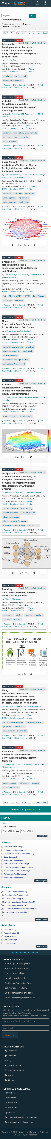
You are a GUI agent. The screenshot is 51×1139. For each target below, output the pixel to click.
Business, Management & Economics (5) (19, 867)
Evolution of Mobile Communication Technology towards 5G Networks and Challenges (19, 266)
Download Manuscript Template (22, 1117)
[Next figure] (34, 245)
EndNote (41, 43)
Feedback (11, 1055)
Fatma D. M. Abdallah (32, 706)
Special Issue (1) (10, 943)
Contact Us (12, 1050)
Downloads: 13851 (16, 128)
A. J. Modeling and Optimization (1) (16, 912)
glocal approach (9, 198)
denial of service (9, 783)
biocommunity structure (12, 194)
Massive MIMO (15, 296)
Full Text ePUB (22, 88)
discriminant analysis (11, 351)
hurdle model (28, 351)
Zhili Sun (37, 764)
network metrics (9, 202)
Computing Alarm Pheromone (15, 521)
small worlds (24, 202)
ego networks (24, 198)
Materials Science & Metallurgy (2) (16, 863)
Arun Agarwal (9, 275)
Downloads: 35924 (17, 611)
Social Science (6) (10, 857)
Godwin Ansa (9, 764)
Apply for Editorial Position (17, 968)
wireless (19, 615)
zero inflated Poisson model (14, 364)
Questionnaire (14, 1065)
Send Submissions (15, 1070)
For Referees (10, 1097)
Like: (31, 72)
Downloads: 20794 (17, 718)
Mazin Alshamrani (9, 767)
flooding (35, 783)
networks (28, 615)
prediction (7, 727)
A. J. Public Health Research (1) (15, 891)
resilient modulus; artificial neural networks (20, 133)
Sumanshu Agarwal (36, 275)
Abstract (7, 85)
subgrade (6, 137)
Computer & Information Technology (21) (19, 853)
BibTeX (33, 43)
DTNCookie (24, 783)
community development (12, 80)
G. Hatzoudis (26, 175)
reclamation (29, 194)
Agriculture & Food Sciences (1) (15, 874)
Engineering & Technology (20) (15, 850)
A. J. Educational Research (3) (14, 905)
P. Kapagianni (38, 175)
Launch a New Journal (15, 978)
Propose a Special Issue (15, 973)
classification (19, 727)
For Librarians (11, 1107)
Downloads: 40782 (17, 504)
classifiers (30, 347)
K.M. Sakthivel (10, 331)
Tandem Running (28, 513)
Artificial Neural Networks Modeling (17, 509)
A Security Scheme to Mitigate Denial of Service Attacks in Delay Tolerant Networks (19, 756)
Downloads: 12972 (16, 72)
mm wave (19, 300)
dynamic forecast (9, 416)
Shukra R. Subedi (11, 60)
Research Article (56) (12, 933)
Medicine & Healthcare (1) (13, 846)
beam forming (38, 296)
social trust (7, 76)
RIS (26, 43)
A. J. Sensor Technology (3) (13, 898)
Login (45, 4)
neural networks (26, 416)
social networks (21, 76)
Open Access (10, 1112)
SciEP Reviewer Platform (16, 988)
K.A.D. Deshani (10, 397)
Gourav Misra (10, 277)
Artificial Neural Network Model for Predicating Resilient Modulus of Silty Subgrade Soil (18, 106)
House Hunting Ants (11, 517)
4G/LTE (17, 619)
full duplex (7, 300)
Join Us (11, 1075)
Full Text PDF (21, 85)
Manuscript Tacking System (17, 963)
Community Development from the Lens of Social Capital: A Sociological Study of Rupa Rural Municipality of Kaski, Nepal (19, 50)
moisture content (9, 141)
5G (4, 296)
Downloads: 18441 (17, 292)
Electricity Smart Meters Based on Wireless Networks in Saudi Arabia (18, 592)
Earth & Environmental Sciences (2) (17, 870)
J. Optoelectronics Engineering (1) (15, 895)
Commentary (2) (10, 929)
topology (39, 615)
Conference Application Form (18, 983)
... (33, 33)
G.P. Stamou (18, 178)
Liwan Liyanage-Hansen (27, 397)
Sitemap (11, 1080)
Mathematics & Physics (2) (13, 860)
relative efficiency (10, 355)
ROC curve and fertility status (14, 731)
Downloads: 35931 (17, 779)
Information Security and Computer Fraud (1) (19, 902)
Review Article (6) (10, 936)
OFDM (27, 296)
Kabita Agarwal (22, 275)
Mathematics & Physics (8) (13, 877)
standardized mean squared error (15, 360)
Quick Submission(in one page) (19, 992)
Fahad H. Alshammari (12, 599)
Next (39, 33)
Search (37, 4)
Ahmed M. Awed (22, 114)
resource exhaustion (10, 787)
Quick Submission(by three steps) (20, 997)
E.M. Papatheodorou (12, 175)
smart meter (8, 615)
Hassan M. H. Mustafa (13, 492)
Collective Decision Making (14, 525)
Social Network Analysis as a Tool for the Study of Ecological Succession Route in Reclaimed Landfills (19, 166)
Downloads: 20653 (17, 189)
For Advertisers (11, 1102)
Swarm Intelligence (10, 513)
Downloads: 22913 (17, 412)
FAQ (9, 1060)
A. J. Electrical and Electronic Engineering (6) (20, 908)
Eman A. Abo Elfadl (12, 706)
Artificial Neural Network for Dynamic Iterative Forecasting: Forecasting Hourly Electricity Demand (19, 389)
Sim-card (6, 619)
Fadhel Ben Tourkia (33, 492)
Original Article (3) (10, 939)
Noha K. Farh (9, 114)
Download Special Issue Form (20, 1122)
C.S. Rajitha (25, 331)
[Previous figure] (13, 245)
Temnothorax (33, 525)
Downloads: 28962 (17, 342)
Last (45, 33)
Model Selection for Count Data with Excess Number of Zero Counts (18, 324)
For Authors (10, 1092)
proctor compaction (21, 137)
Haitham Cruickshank (24, 764)
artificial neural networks (13, 347)
